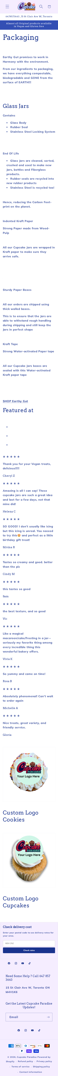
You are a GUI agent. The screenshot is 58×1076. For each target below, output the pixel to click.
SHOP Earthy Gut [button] (15, 401)
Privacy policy (44, 1061)
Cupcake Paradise (27, 1057)
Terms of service (21, 1066)
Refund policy (25, 1061)
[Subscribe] (48, 1017)
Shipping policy (41, 1066)
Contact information (30, 1072)
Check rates (29, 950)
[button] (7, 7)
